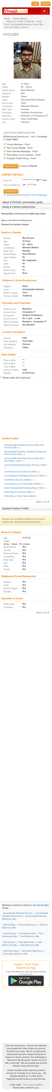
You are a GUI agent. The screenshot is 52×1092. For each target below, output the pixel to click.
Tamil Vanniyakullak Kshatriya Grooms (21, 464)
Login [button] (35, 3)
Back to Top (42, 501)
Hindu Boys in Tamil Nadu (16, 495)
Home (7, 18)
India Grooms (9, 942)
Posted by (6, 93)
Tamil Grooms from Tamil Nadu (18, 483)
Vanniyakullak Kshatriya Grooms (17, 913)
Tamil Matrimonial (27, 933)
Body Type (7, 109)
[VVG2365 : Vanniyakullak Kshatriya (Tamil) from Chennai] (26, 60)
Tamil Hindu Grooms (13, 479)
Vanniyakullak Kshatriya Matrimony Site (24, 917)
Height (5, 87)
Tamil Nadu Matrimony (32, 950)
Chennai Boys (9, 924)
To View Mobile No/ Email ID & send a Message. (26, 194)
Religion (6, 96)
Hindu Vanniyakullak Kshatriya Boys (20, 487)
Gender (7, 238)
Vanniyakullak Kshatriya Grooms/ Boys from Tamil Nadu (24, 459)
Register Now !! (11, 166)
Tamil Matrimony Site (29, 936)
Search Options (20, 18)
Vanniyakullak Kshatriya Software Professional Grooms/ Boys (25, 453)
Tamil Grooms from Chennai (17, 471)
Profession (7, 112)
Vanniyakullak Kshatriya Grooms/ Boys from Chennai (24, 446)
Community (7, 102)
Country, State (8, 118)
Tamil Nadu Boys (10, 950)
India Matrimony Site (29, 944)
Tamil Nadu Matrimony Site (15, 953)
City (4, 122)
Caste (5, 99)
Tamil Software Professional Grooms (21, 475)
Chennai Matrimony (28, 924)
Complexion (7, 106)
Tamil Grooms (9, 933)
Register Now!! (11, 191)
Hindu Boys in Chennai (14, 491)
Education (6, 115)
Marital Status (8, 90)
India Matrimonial (26, 942)
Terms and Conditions (33, 1084)
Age (4, 83)
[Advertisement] (26, 408)
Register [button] (45, 3)
